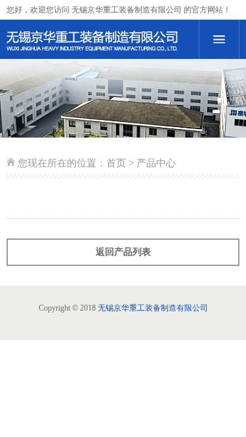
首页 (116, 163)
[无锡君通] (100, 41)
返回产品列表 (123, 252)
